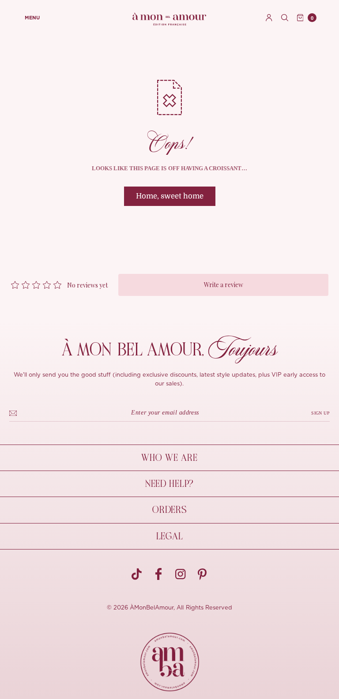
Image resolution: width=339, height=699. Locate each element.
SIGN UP (320, 413)
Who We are (169, 457)
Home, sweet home (169, 196)
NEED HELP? (169, 483)
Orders (169, 510)
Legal (169, 536)
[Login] (269, 17)
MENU (32, 17)
